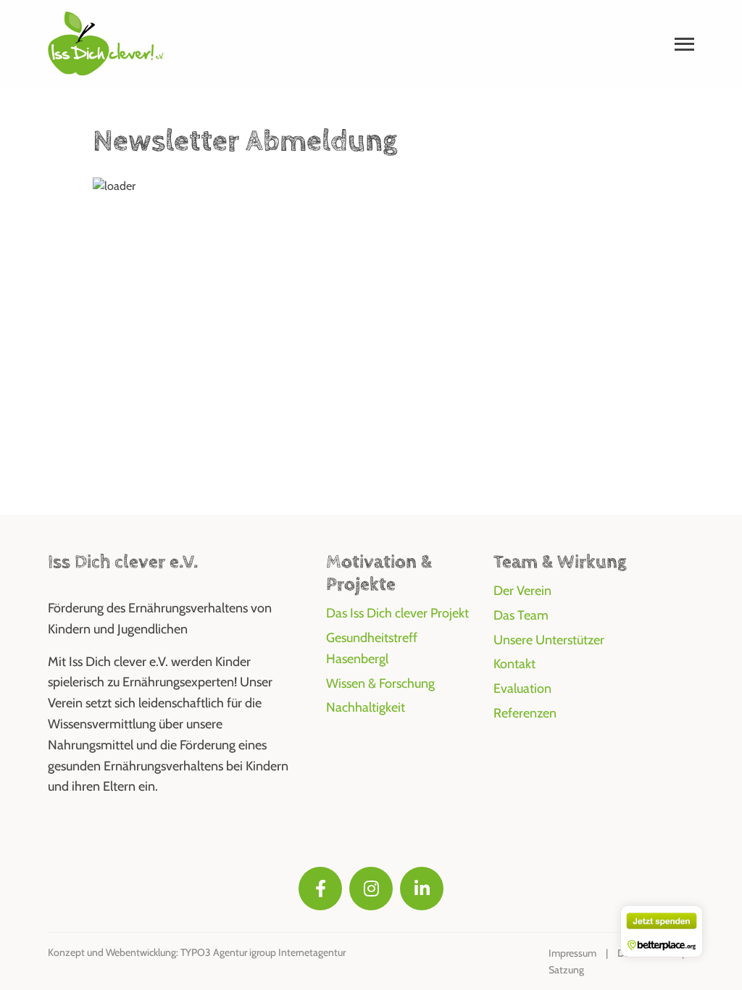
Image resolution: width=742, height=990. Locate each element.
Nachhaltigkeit (365, 707)
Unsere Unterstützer (548, 640)
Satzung (566, 969)
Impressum (572, 953)
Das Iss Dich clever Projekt (397, 613)
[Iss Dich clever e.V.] (106, 42)
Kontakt (514, 664)
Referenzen (524, 713)
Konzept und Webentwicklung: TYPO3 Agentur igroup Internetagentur (197, 952)
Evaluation (522, 688)
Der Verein (522, 591)
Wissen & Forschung (380, 683)
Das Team (521, 615)
